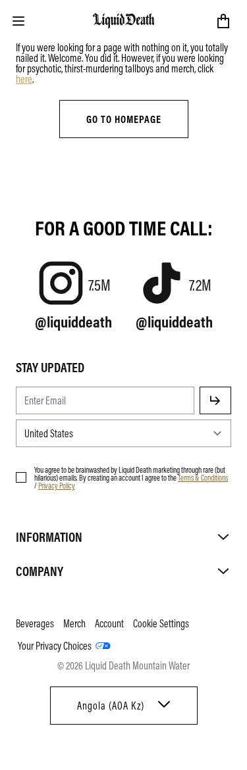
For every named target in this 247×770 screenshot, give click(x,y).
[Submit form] (215, 400)
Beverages (35, 623)
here (24, 79)
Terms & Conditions (203, 477)
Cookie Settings (161, 623)
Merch (74, 623)
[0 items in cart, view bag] (223, 21)
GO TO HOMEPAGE (123, 119)
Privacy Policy (56, 485)
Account (109, 623)
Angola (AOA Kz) (110, 705)
